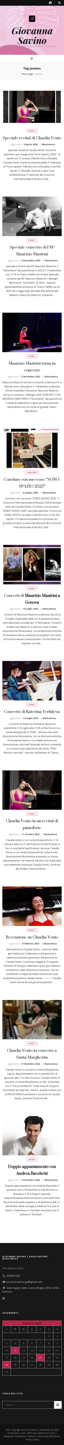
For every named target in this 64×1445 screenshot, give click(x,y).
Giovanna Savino (32, 35)
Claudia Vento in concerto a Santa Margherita (32, 1053)
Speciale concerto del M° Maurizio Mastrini (32, 250)
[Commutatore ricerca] (59, 3)
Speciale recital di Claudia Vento (32, 138)
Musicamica (48, 144)
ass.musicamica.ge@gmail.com (24, 1282)
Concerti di (32, 598)
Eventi (32, 131)
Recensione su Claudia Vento (32, 937)
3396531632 (13, 1276)
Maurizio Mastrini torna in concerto (32, 366)
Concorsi (32, 472)
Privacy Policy (32, 1439)
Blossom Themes (26, 1436)
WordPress (54, 1436)
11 (15, 1350)
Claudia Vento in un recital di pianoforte (32, 824)
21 (40, 1357)
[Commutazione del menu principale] (32, 58)
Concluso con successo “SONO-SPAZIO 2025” (32, 482)
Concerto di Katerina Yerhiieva (32, 711)
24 (6, 1364)
